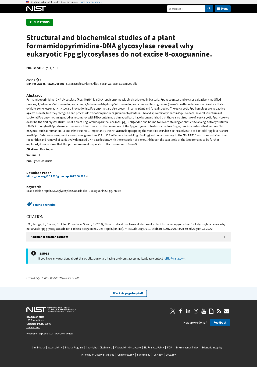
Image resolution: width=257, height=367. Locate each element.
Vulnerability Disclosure (128, 347)
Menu (225, 8)
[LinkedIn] (188, 311)
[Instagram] (196, 311)
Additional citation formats (49, 237)
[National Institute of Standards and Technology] (51, 309)
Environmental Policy (187, 347)
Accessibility (55, 347)
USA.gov (158, 354)
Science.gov (143, 354)
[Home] (36, 8)
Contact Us (47, 333)
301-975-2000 (33, 327)
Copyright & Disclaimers (99, 347)
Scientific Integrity (212, 347)
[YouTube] (204, 311)
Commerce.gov (125, 354)
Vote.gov (171, 354)
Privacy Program (74, 347)
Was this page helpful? (128, 293)
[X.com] (173, 311)
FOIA (169, 347)
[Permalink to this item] (42, 80)
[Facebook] (180, 311)
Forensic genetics (44, 205)
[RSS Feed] (219, 311)
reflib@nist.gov (173, 258)
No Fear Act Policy (154, 347)
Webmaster (32, 333)
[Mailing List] (227, 311)
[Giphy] (211, 311)
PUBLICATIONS (40, 22)
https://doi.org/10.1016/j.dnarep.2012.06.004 (55, 176)
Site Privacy (38, 347)
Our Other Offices (64, 333)
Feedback (220, 322)
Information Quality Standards (97, 354)
